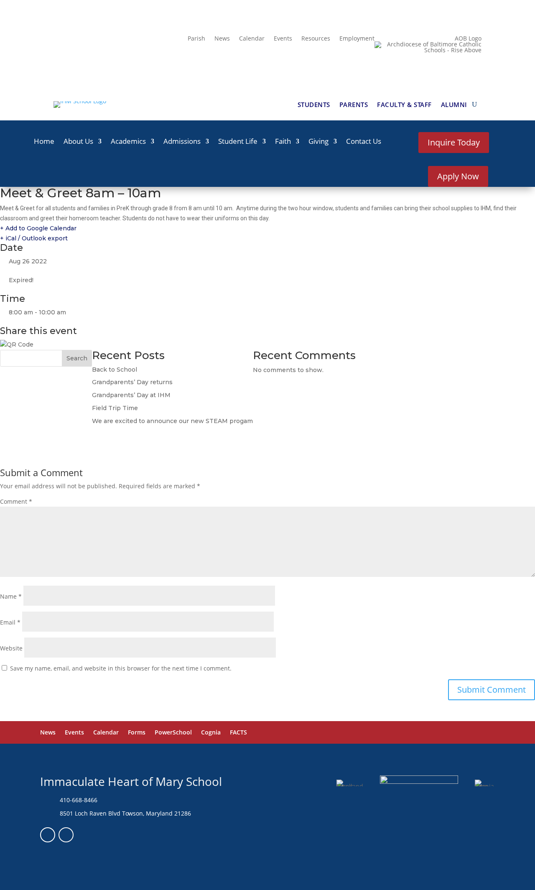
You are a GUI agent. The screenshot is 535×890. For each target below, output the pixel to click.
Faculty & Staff (404, 105)
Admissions (182, 142)
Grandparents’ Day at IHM (131, 395)
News (222, 39)
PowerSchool (173, 732)
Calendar (252, 39)
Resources (315, 39)
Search (76, 358)
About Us (78, 142)
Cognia (211, 732)
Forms (136, 732)
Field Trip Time (115, 408)
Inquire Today (454, 142)
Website (11, 648)
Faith (283, 142)
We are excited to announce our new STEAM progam (172, 421)
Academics (128, 142)
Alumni (454, 105)
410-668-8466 (78, 800)
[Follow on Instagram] (66, 834)
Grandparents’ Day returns (132, 382)
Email (10, 622)
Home (44, 142)
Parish (196, 39)
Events (283, 39)
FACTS (238, 732)
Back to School (114, 369)
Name (11, 596)
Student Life (237, 142)
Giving (318, 142)
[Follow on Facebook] (47, 834)
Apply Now (458, 176)
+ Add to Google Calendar (38, 228)
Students (314, 105)
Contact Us (363, 142)
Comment (16, 501)
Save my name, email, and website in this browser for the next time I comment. (121, 668)
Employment (356, 39)
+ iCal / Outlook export (34, 238)
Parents (353, 105)
